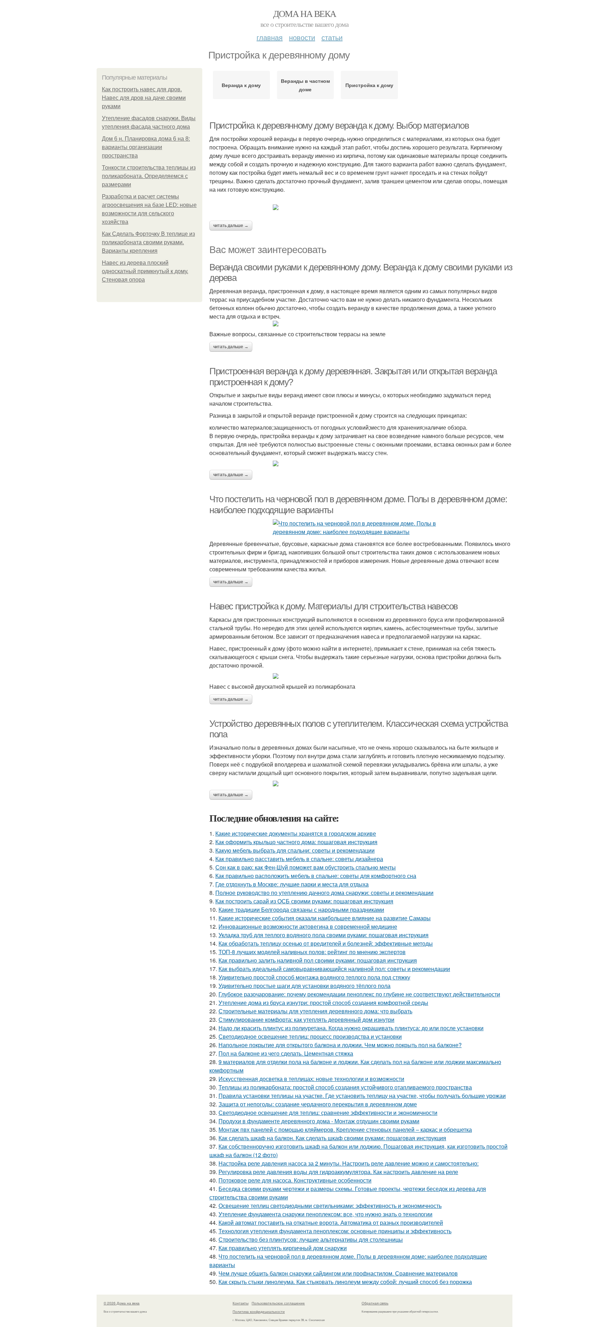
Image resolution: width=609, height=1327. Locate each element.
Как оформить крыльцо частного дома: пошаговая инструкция (296, 842)
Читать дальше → (230, 225)
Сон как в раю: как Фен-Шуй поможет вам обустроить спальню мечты (305, 867)
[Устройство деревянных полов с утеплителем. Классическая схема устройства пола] (360, 783)
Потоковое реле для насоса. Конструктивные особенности (295, 1180)
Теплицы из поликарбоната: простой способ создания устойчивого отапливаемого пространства (345, 1087)
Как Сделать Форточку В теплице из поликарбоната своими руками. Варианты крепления (148, 242)
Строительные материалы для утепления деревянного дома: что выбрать (315, 1011)
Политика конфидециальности (259, 1311)
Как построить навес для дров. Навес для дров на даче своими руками (144, 97)
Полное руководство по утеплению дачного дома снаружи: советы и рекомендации (324, 893)
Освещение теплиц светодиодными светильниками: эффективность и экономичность (330, 1206)
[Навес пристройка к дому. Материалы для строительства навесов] (360, 676)
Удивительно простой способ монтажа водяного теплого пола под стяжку (314, 977)
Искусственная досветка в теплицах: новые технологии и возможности (311, 1079)
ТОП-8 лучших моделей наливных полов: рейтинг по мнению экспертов (312, 952)
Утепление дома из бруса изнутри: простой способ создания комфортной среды (323, 1003)
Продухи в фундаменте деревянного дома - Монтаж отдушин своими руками (319, 1121)
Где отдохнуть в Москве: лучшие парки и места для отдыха (292, 884)
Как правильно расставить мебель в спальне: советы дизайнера (299, 859)
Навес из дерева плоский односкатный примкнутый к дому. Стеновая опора (145, 271)
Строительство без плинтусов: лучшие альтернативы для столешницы (311, 1239)
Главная (270, 37)
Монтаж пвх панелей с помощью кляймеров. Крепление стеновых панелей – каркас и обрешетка (345, 1129)
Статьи (332, 37)
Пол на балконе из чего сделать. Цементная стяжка (286, 1053)
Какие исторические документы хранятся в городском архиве (295, 833)
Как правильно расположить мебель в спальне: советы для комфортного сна (315, 876)
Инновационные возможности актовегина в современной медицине (308, 926)
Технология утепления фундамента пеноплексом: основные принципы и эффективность (335, 1231)
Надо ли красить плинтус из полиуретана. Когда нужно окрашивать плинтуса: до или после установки (351, 1028)
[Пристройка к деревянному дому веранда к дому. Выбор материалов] (360, 207)
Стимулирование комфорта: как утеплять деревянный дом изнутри (306, 1019)
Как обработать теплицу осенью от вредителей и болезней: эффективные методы (326, 943)
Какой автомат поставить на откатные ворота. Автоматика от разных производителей (331, 1222)
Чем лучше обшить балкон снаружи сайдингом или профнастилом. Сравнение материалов (338, 1273)
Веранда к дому (241, 84)
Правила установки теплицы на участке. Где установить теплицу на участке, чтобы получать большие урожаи (362, 1096)
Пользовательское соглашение (278, 1303)
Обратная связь (375, 1303)
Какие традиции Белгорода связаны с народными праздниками (301, 909)
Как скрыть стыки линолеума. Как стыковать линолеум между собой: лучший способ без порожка (345, 1282)
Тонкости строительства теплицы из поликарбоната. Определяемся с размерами (149, 176)
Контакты (240, 1303)
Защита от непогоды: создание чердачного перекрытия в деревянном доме (318, 1104)
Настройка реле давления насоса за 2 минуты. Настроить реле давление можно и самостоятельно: (349, 1163)
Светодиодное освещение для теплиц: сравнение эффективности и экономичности (328, 1112)
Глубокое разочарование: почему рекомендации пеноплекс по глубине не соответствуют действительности (359, 994)
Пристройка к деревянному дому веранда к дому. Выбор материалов (339, 125)
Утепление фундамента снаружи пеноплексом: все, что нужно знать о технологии (325, 1214)
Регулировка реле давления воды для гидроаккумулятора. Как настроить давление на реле (338, 1172)
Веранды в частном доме (305, 85)
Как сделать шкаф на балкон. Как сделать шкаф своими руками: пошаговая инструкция (332, 1138)
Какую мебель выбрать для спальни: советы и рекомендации (295, 850)
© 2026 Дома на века (122, 1303)
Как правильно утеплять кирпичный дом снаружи (283, 1248)
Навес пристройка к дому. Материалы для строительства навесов (333, 606)
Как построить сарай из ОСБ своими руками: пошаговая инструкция (304, 901)
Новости (302, 37)
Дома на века (304, 13)
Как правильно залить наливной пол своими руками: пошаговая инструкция (318, 960)
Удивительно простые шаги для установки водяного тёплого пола (304, 986)
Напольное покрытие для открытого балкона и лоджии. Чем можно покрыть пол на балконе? (340, 1045)
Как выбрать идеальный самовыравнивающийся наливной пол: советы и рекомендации (334, 969)
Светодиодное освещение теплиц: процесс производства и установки (310, 1036)
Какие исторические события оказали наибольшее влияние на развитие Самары (325, 918)
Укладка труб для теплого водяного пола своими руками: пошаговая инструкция (324, 935)
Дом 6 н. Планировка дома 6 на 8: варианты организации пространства (146, 147)
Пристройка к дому (369, 84)
